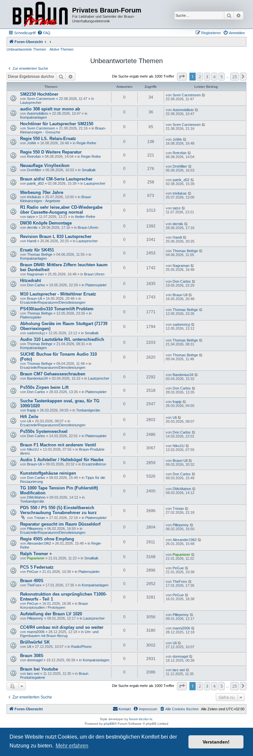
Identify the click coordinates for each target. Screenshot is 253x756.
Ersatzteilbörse (94, 464)
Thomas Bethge (39, 254)
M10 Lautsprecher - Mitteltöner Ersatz (58, 294)
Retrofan (34, 156)
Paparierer (35, 558)
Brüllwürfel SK (35, 642)
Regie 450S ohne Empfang (47, 538)
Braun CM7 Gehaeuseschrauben (52, 373)
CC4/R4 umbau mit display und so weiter (61, 627)
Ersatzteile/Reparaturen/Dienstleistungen (52, 302)
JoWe (31, 143)
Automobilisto (37, 113)
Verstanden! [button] (216, 741)
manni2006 (35, 632)
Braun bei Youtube (39, 669)
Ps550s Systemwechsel (44, 431)
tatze (31, 217)
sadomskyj (35, 333)
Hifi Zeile (29, 416)
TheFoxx (34, 585)
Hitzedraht (30, 280)
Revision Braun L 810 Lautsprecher (56, 236)
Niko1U (33, 449)
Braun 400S (31, 580)
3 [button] (207, 77)
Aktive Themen (61, 49)
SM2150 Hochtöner (39, 94)
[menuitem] (43, 33)
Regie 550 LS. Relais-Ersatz (48, 138)
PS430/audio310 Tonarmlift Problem (57, 308)
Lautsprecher (31, 103)
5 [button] (221, 77)
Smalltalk (89, 170)
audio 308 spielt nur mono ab (50, 108)
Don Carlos (36, 285)
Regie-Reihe (86, 143)
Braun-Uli (34, 298)
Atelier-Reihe (85, 217)
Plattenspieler (96, 285)
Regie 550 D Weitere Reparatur (51, 152)
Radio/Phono (81, 647)
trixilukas (34, 197)
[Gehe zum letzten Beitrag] (204, 95)
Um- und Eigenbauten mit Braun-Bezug (59, 634)
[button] (182, 77)
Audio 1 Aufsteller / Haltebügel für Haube (61, 459)
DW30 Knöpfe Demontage (46, 223)
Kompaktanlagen (33, 117)
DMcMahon (36, 497)
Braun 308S (31, 655)
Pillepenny (35, 529)
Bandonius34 (37, 378)
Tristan (39, 518)
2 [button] (200, 77)
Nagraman (35, 274)
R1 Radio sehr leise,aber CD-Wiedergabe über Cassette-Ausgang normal (61, 210)
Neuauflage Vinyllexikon (45, 165)
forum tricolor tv (140, 719)
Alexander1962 (39, 543)
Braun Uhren (88, 227)
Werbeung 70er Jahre (41, 192)
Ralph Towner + (36, 553)
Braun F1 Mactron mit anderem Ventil (58, 444)
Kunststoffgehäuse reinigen (48, 473)
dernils (32, 227)
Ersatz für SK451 (37, 250)
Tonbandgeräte (88, 410)
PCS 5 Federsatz (37, 567)
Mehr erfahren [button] (72, 745)
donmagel (34, 660)
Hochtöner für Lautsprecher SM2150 (56, 123)
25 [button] (234, 77)
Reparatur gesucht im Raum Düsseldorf (60, 524)
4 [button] (214, 77)
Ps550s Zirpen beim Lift (44, 387)
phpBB (109, 723)
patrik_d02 (35, 183)
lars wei (33, 673)
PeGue (32, 572)
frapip (31, 410)
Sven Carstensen (41, 99)
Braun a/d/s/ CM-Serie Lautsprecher (56, 179)
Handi (31, 241)
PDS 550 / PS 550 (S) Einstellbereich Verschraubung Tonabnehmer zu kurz (58, 510)
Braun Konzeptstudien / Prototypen (54, 605)
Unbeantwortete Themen (26, 49)
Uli (29, 421)
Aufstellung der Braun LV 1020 (51, 613)
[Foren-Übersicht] (40, 14)
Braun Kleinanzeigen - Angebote (55, 199)
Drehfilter (34, 170)
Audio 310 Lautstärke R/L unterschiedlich (62, 339)
